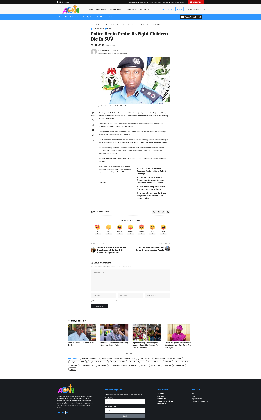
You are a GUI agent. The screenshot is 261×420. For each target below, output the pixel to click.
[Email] (95, 45)
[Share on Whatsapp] (93, 125)
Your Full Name (110, 398)
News (109, 29)
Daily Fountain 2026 (118, 362)
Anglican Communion (89, 358)
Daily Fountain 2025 (77, 362)
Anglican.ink (155, 365)
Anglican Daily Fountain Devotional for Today (118, 358)
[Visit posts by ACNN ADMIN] (94, 52)
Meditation (180, 365)
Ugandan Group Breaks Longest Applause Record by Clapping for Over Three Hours (145, 345)
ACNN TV (168, 362)
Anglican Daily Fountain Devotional (168, 358)
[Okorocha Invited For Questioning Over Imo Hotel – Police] (114, 332)
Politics (111, 17)
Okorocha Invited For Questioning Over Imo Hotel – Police (114, 343)
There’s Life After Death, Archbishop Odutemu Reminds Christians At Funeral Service (150, 180)
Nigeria (143, 365)
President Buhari (154, 362)
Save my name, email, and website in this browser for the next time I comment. (117, 301)
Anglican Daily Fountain (97, 362)
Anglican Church (87, 365)
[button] (99, 45)
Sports (72, 369)
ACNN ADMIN (104, 50)
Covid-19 (73, 365)
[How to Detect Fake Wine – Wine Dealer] (82, 332)
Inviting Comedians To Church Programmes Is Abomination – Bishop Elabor (152, 195)
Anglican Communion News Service (123, 365)
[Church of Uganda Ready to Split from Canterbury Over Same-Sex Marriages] (179, 332)
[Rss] (67, 412)
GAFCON (168, 365)
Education (103, 17)
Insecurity (102, 365)
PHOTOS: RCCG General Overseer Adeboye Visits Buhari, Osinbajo (151, 171)
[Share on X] (92, 45)
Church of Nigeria (136, 362)
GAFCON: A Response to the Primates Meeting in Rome (151, 187)
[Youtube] (59, 412)
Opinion (90, 17)
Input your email (111, 406)
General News (98, 29)
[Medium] (63, 412)
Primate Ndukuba (182, 362)
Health (96, 17)
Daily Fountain (145, 358)
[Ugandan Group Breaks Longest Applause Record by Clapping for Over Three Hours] (147, 332)
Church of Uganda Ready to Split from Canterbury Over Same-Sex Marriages (178, 345)
